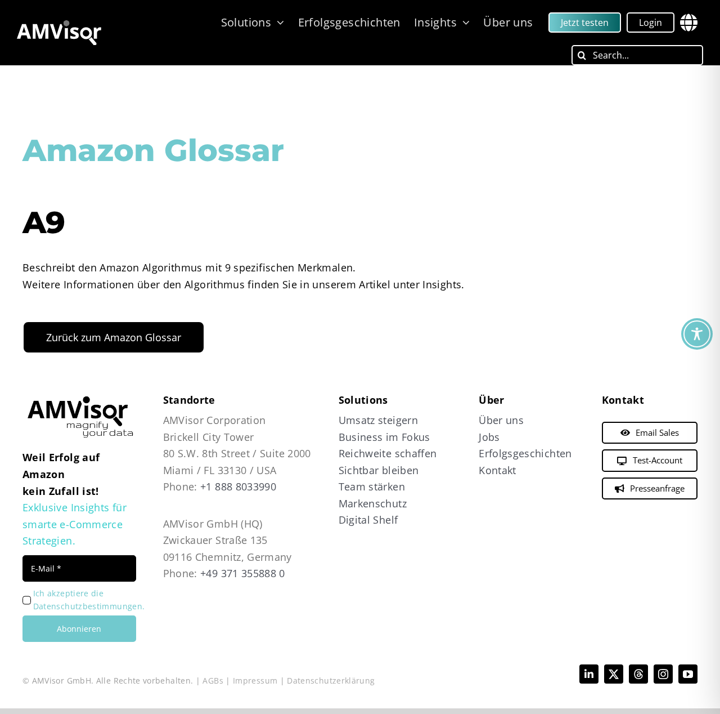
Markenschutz (373, 503)
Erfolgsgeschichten (525, 453)
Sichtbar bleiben (379, 470)
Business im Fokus (384, 437)
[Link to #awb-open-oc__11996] (689, 23)
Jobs (489, 437)
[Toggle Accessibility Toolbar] (697, 334)
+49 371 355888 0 (242, 573)
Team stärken (372, 486)
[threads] (638, 674)
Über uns (501, 420)
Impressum (255, 680)
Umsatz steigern (378, 420)
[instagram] (663, 674)
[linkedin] (588, 674)
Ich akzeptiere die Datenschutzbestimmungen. (89, 600)
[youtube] (688, 674)
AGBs (212, 680)
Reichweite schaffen (388, 453)
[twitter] (613, 674)
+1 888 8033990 (238, 486)
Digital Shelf (368, 519)
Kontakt (497, 470)
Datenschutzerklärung (331, 680)
